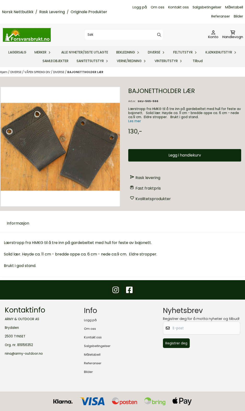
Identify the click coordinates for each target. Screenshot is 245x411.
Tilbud (198, 60)
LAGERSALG (17, 52)
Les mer (134, 121)
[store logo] (27, 34)
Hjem (4, 72)
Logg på (140, 7)
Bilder (238, 16)
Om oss (157, 7)
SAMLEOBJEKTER (55, 60)
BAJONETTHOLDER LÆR (85, 72)
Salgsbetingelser (207, 7)
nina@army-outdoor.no (24, 353)
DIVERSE (16, 72)
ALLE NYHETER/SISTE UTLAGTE (84, 52)
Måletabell (234, 7)
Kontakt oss (178, 7)
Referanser (220, 16)
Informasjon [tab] (18, 223)
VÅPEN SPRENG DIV (37, 72)
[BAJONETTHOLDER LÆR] (60, 146)
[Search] (159, 35)
